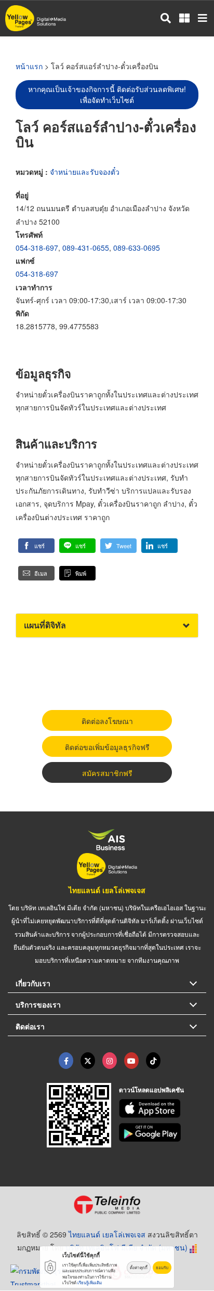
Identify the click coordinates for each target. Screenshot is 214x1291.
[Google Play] (163, 1132)
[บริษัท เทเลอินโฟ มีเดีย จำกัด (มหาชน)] (107, 1204)
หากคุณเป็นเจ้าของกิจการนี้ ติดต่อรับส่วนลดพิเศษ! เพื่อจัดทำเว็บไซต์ (107, 94)
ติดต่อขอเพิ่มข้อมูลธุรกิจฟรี (107, 747)
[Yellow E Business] (66, 1060)
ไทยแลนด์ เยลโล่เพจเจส (107, 890)
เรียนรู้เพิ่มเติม (89, 1282)
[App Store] (163, 1108)
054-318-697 (37, 247)
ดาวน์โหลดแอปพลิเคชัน (151, 1089)
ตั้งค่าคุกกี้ (139, 1267)
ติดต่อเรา (30, 1026)
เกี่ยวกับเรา (33, 983)
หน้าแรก (29, 66)
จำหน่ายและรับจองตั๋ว (84, 171)
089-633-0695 (136, 247)
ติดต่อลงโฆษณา (107, 721)
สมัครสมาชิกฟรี (107, 773)
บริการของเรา (38, 1004)
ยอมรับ (162, 1267)
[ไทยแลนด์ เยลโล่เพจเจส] (88, 1060)
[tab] (107, 625)
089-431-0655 (85, 247)
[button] (36, 545)
